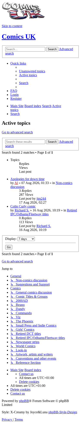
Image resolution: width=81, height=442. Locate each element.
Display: (11, 239)
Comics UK (19, 36)
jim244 (41, 198)
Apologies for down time (27, 179)
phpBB (24, 401)
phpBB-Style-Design (62, 412)
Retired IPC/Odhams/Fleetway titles (43, 212)
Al (16, 183)
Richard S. (22, 210)
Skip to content (12, 26)
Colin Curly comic (23, 206)
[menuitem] (32, 71)
